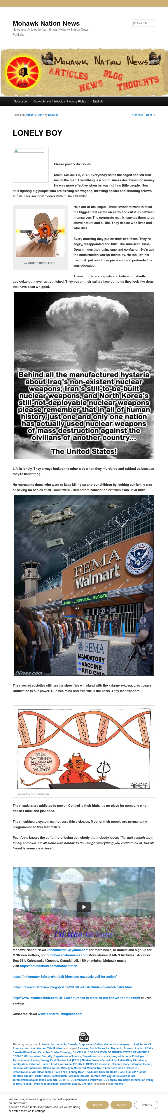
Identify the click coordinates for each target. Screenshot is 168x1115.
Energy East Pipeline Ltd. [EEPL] (60, 1060)
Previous (135, 114)
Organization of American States (33, 1072)
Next (150, 114)
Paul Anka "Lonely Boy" (69, 1072)
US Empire (110, 1080)
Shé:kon (53, 115)
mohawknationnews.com (68, 955)
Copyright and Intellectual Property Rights (59, 101)
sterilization (59, 1076)
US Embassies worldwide (86, 1080)
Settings (146, 1105)
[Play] (84, 907)
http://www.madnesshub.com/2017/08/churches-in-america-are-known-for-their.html (76, 997)
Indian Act (35, 1064)
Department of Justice (96, 1056)
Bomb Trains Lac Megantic (105, 1048)
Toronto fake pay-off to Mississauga (113, 1076)
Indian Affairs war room (57, 1064)
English (98, 101)
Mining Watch (51, 1068)
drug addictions (121, 1056)
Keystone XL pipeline (108, 1064)
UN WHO (63, 1080)
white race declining (46, 1084)
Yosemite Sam (69, 1084)
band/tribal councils (54, 1044)
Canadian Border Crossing (54, 1052)
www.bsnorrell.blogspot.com (60, 1013)
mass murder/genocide (27, 1068)
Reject (121, 1105)
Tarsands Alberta (78, 1076)
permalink (116, 1084)
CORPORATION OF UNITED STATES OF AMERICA (119, 1052)
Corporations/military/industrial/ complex (104, 1044)
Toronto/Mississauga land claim (32, 1080)
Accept (97, 1105)
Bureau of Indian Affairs (138, 1048)
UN (55, 1080)
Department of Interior (67, 1056)
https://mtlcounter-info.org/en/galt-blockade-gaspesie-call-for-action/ (65, 976)
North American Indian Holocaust (117, 1068)
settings (40, 1111)
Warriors (30, 1048)
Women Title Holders (50, 1048)
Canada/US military (25, 1052)
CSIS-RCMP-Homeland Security (32, 1056)
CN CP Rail (79, 1052)
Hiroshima (139, 1060)
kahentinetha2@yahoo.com (67, 949)
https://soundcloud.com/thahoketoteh (48, 965)
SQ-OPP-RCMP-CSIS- (37, 1076)
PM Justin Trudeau (97, 1072)
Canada (72, 1044)
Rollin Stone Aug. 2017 (124, 1072)
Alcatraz (83, 1048)
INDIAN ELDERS (83, 1064)
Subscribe (20, 101)
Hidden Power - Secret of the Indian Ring (107, 1060)
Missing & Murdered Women (78, 1068)
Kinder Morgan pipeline (136, 1064)
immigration (20, 1064)
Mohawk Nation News (46, 23)
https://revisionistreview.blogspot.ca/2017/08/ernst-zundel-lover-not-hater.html (72, 987)
